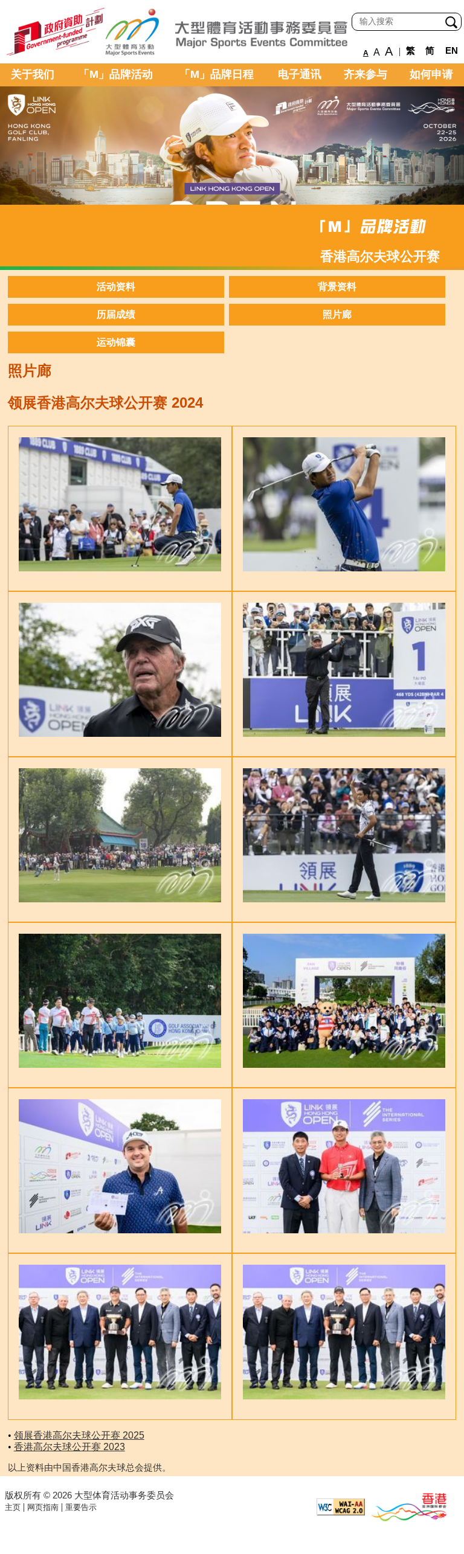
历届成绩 (116, 314)
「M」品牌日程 (216, 74)
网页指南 (43, 1507)
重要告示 (81, 1507)
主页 (13, 1507)
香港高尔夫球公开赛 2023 (69, 1447)
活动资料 (116, 286)
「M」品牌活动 (116, 74)
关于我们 (32, 74)
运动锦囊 (116, 342)
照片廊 (337, 314)
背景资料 (337, 286)
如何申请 (431, 74)
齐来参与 (365, 74)
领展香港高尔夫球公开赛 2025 (79, 1435)
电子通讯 (299, 74)
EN (451, 50)
